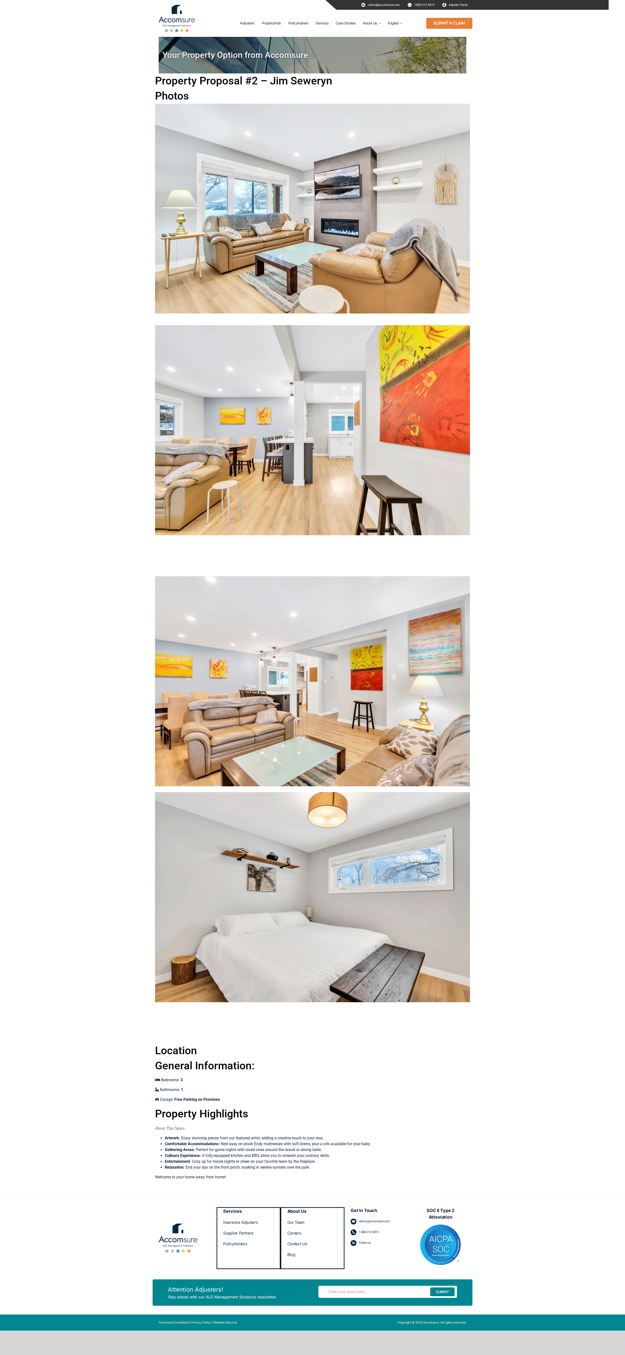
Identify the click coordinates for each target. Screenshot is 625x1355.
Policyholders (235, 1243)
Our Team (295, 1222)
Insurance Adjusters (240, 1222)
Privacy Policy (201, 1322)
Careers (294, 1233)
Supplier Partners (238, 1233)
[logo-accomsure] (177, 18)
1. (360, 1232)
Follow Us (365, 1242)
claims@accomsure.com (374, 1221)
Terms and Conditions (174, 1322)
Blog (291, 1254)
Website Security (225, 1322)
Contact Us (297, 1243)
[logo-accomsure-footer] (178, 1225)
